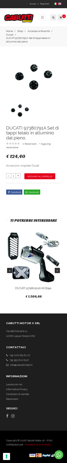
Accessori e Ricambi (39, 31)
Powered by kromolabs (38, 444)
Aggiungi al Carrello (39, 176)
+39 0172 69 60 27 (19, 355)
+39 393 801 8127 (19, 360)
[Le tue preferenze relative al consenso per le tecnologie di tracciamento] (6, 456)
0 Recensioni (30, 143)
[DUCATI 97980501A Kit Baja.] (33, 257)
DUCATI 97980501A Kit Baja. (33, 288)
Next (57, 270)
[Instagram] (13, 416)
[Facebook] (7, 416)
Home (9, 31)
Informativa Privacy (17, 389)
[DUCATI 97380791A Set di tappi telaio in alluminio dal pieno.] (33, 77)
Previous (9, 270)
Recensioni (12, 399)
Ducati (9, 34)
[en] (60, 3)
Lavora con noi (14, 384)
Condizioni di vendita (17, 394)
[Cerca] (53, 17)
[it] (56, 3)
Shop (20, 31)
